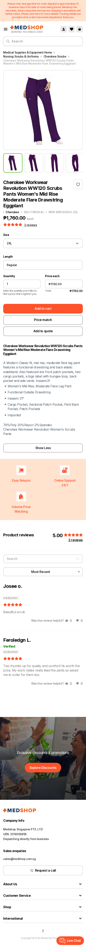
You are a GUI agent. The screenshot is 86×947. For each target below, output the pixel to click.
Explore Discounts (43, 768)
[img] (12, 605)
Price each (52, 276)
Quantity (9, 276)
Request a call (45, 870)
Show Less (43, 448)
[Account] (63, 29)
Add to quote (43, 331)
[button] (13, 225)
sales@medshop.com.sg (19, 859)
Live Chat (74, 941)
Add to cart (43, 308)
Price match (43, 320)
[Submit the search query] (8, 42)
